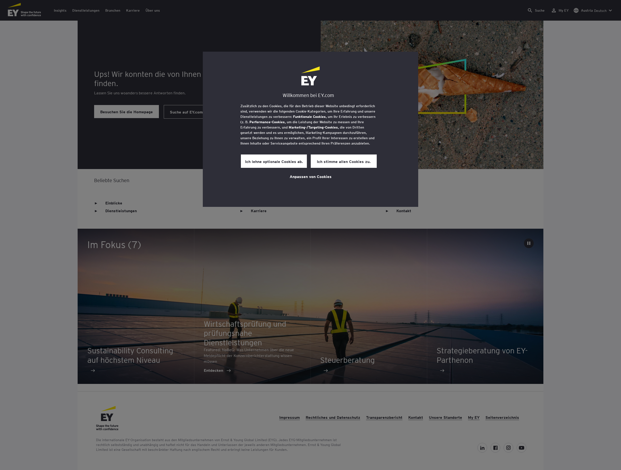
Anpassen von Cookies (311, 176)
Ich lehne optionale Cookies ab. (274, 161)
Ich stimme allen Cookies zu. (344, 161)
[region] (310, 129)
